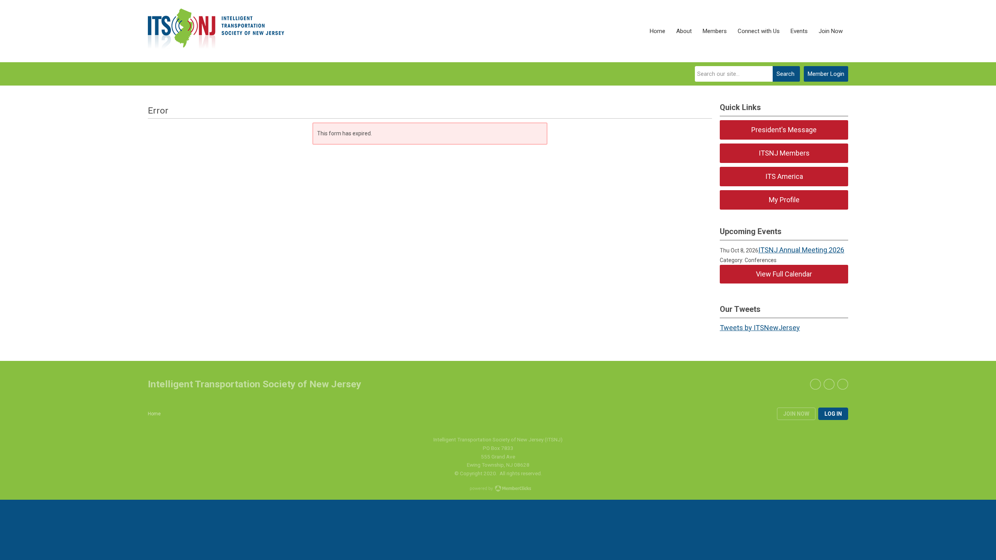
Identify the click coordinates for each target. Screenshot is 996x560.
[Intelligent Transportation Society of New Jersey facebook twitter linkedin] (216, 31)
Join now (796, 414)
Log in (833, 414)
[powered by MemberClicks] (498, 489)
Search (785, 73)
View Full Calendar (784, 274)
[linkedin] (842, 384)
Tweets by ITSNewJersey (760, 328)
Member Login (826, 73)
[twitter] (829, 384)
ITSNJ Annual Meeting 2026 (801, 250)
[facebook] (815, 384)
